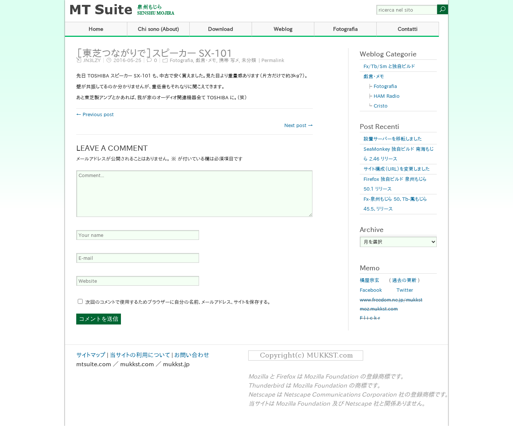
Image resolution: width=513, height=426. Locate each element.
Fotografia (345, 29)
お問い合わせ (191, 355)
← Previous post (95, 114)
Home (96, 29)
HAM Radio (387, 96)
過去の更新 (404, 280)
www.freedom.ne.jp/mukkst (391, 299)
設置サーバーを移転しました (393, 138)
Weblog (283, 29)
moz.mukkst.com (379, 308)
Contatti (408, 29)
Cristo (381, 105)
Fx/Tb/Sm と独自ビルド (389, 66)
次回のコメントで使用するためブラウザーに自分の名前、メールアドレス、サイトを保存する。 (177, 302)
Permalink (272, 60)
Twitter (405, 290)
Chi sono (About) (158, 29)
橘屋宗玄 (369, 280)
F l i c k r (370, 317)
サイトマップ (91, 355)
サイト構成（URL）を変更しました (397, 169)
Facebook (371, 290)
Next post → (298, 125)
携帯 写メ (229, 60)
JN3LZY (92, 60)
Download (220, 29)
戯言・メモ (206, 60)
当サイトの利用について (140, 355)
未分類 (248, 60)
